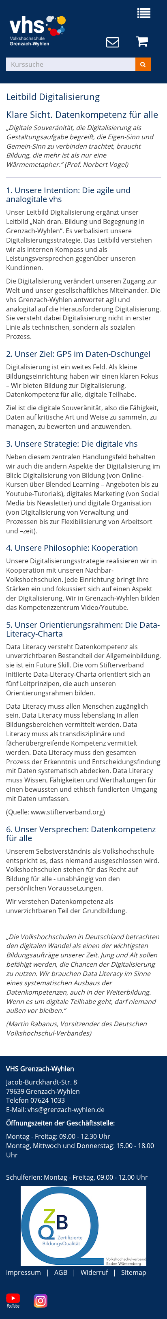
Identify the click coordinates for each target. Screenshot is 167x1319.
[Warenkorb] (143, 41)
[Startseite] (44, 28)
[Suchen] (143, 64)
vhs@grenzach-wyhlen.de (66, 1109)
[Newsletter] (114, 42)
